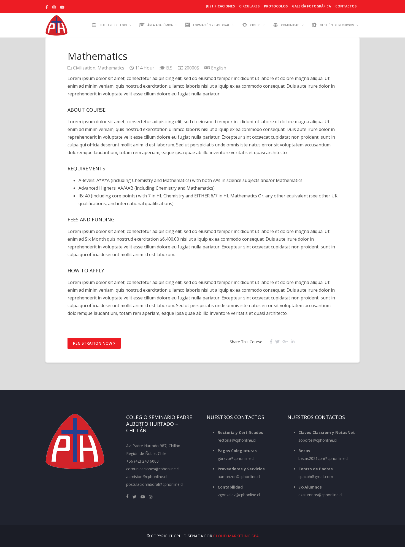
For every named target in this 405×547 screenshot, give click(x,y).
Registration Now (93, 343)
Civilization (84, 68)
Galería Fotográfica (311, 6)
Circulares (249, 6)
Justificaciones (220, 6)
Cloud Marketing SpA (236, 535)
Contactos (346, 6)
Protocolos (276, 6)
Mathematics (111, 68)
